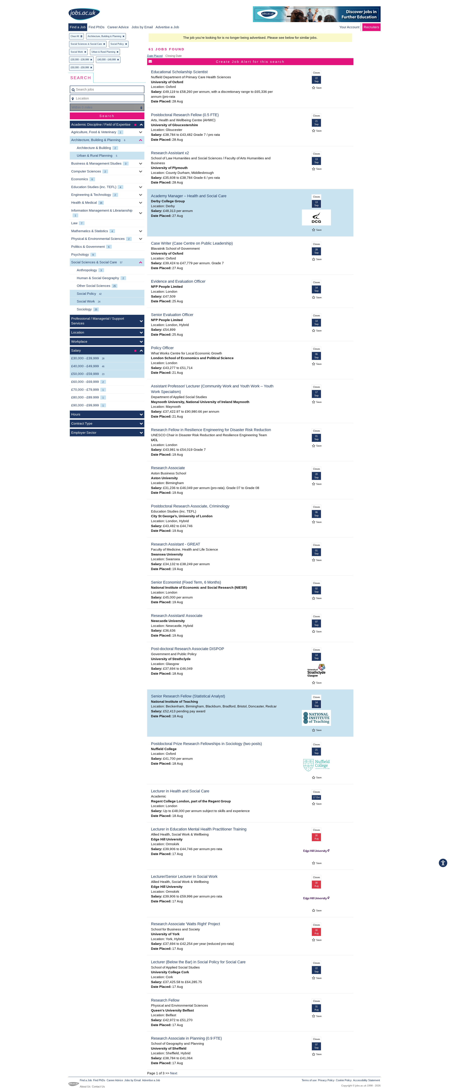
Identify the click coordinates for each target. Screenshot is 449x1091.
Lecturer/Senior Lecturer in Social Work (184, 876)
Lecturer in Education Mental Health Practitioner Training (198, 829)
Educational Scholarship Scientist (179, 72)
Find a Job (78, 27)
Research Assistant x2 (170, 153)
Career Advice (118, 27)
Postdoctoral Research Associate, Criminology (190, 506)
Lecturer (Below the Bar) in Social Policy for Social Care (198, 962)
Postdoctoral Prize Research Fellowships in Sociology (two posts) (206, 743)
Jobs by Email (142, 27)
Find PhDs (97, 27)
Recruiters (371, 27)
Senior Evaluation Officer (172, 314)
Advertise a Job (167, 27)
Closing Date (173, 55)
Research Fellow (165, 1000)
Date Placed (155, 55)
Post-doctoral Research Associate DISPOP (187, 649)
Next (173, 1073)
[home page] (84, 15)
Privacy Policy (326, 1080)
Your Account (349, 27)
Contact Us (98, 1086)
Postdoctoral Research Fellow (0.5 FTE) (185, 115)
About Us (85, 1086)
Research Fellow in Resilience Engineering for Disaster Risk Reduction (211, 430)
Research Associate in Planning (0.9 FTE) (186, 1038)
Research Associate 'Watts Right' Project (185, 924)
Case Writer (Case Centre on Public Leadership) (192, 243)
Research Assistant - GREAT (175, 544)
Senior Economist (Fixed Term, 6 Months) (186, 582)
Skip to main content (16, 4)
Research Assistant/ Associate (176, 615)
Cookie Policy (344, 1080)
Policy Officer (162, 348)
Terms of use (309, 1080)
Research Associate (168, 468)
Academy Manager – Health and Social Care (188, 196)
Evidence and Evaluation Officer (178, 281)
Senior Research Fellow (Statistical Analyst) (188, 696)
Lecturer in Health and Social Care (180, 791)
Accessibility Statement (366, 1080)
